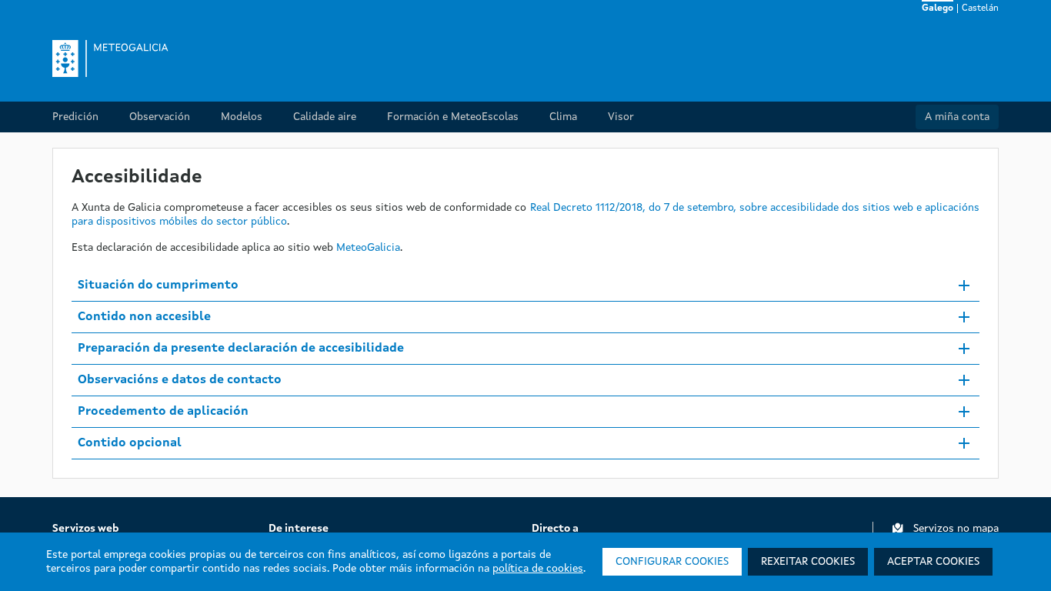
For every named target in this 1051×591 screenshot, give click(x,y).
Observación (159, 117)
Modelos (241, 117)
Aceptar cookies (933, 561)
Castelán (980, 8)
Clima (563, 117)
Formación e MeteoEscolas (453, 117)
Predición (75, 117)
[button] (525, 286)
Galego (937, 8)
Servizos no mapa (956, 528)
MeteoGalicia (368, 247)
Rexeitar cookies (808, 561)
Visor (621, 117)
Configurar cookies (672, 561)
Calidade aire (324, 117)
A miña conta (957, 117)
